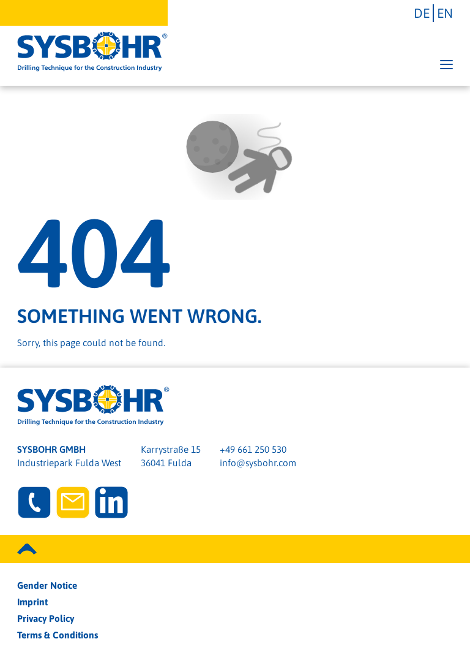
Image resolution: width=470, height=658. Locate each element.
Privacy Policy (45, 618)
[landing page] (92, 51)
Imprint (32, 602)
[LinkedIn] (111, 502)
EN (445, 13)
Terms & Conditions (57, 635)
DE (422, 13)
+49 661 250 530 (253, 449)
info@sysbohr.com (258, 463)
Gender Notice (47, 585)
